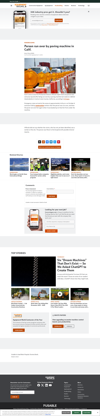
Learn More (19, 330)
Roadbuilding (29, 42)
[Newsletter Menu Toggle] (89, 5)
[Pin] (58, 141)
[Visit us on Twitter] (42, 385)
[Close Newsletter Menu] (89, 11)
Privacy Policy (44, 24)
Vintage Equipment (16, 301)
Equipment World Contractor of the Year (27, 320)
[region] (50, 412)
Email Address (51, 188)
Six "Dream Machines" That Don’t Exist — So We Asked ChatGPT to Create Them (71, 265)
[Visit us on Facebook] (38, 385)
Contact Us (84, 408)
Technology (60, 257)
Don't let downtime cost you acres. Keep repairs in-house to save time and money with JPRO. (80, 176)
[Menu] (11, 5)
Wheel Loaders (55, 301)
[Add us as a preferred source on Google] (43, 141)
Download (58, 326)
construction (39, 105)
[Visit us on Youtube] (50, 385)
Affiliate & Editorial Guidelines (72, 408)
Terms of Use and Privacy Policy (53, 23)
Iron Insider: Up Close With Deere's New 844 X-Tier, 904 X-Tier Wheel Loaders (59, 305)
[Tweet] (54, 141)
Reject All (76, 412)
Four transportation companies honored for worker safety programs (39, 175)
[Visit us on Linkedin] (46, 385)
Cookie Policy (48, 414)
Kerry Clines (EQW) (29, 53)
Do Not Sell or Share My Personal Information (41, 408)
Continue (52, 196)
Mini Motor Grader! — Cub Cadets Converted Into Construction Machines (19, 305)
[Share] (47, 141)
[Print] (39, 141)
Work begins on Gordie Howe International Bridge (18, 175)
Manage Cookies (59, 408)
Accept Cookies (86, 412)
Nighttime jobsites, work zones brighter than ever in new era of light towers (60, 175)
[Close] (97, 412)
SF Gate (66, 99)
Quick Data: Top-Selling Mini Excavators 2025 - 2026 (39, 304)
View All (69, 326)
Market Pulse (35, 301)
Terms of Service (52, 24)
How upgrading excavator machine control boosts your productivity (68, 321)
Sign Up (14, 397)
